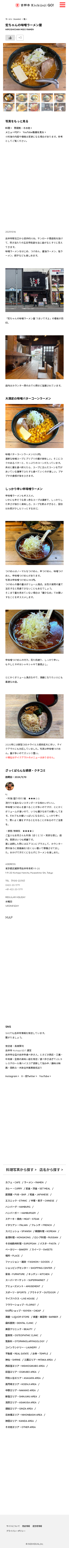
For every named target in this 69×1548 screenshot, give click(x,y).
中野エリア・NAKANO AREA (20, 1390)
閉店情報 (26, 1526)
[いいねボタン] (10, 38)
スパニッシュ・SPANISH (18, 1231)
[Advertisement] (34, 188)
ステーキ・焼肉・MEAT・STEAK (22, 1219)
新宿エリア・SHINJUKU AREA (21, 1396)
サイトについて (13, 1526)
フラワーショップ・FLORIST (20, 1304)
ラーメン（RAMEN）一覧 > (16, 19)
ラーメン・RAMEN (34, 1182)
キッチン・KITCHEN (38, 1274)
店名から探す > (51, 1169)
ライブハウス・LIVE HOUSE (20, 1298)
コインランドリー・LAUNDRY (21, 1347)
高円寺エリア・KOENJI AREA (20, 1384)
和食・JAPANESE (39, 1194)
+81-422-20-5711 (14, 889)
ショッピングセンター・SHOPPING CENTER (28, 1268)
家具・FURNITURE (15, 1274)
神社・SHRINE (13, 1359)
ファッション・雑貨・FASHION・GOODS (27, 1261)
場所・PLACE (12, 1255)
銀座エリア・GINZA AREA (19, 1408)
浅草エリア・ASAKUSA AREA (20, 1402)
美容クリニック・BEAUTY (18, 1329)
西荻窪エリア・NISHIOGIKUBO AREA (25, 1365)
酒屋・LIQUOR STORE (17, 1316)
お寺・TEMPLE (40, 1353)
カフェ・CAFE (12, 1182)
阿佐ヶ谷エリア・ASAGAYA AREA (23, 1378)
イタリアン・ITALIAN (16, 1225)
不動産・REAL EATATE (17, 1353)
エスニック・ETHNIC (16, 1200)
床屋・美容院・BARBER (45, 1316)
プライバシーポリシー (15, 1531)
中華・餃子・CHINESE (42, 1200)
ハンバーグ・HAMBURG (17, 1206)
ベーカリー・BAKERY (16, 1249)
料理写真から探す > (21, 1169)
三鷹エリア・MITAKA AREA (38, 1359)
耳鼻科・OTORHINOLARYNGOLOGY (24, 1341)
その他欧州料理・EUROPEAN (20, 1243)
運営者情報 (37, 1526)
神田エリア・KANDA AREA (19, 1420)
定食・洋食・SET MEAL (38, 1188)
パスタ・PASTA (48, 1243)
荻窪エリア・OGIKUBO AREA (20, 1371)
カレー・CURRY (13, 1188)
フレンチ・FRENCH (41, 1225)
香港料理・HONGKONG (18, 1237)
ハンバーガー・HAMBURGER (20, 1213)
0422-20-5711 (12, 885)
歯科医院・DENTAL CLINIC (19, 1323)
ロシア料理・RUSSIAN (46, 1237)
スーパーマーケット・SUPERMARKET (25, 1280)
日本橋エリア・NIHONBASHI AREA (23, 1414)
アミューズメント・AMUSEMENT (22, 1286)
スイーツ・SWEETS (42, 1249)
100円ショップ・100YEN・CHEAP (23, 1310)
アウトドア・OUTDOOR (43, 1292)
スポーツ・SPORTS (15, 1292)
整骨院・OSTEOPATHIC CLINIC (21, 1335)
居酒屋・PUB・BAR (15, 1194)
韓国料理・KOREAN (45, 1231)
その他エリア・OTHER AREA (20, 1427)
